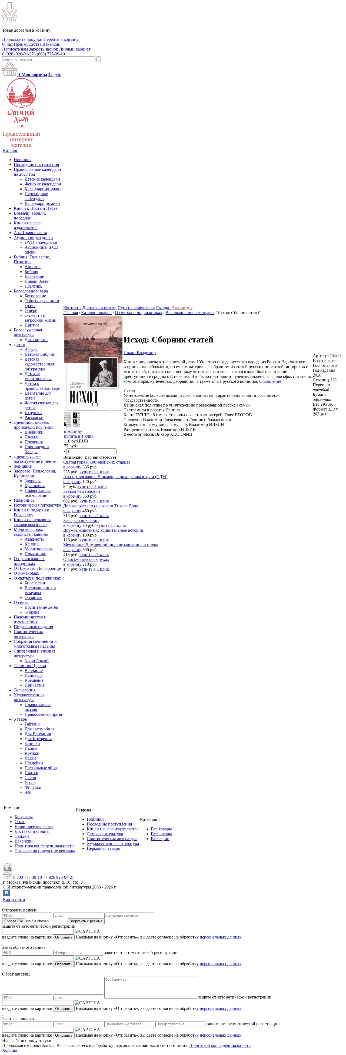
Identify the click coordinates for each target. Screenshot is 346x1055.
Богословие (35, 296)
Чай (28, 792)
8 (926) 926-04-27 (18, 54)
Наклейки (34, 763)
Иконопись (24, 500)
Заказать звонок (43, 49)
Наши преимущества (34, 826)
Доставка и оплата (99, 307)
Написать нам (15, 49)
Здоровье (33, 480)
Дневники (34, 432)
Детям (19, 344)
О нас (7, 44)
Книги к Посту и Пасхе (35, 208)
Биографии (35, 583)
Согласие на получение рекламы (45, 850)
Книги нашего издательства (27, 225)
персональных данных (220, 937)
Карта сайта (14, 899)
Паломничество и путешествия (30, 619)
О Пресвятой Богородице (37, 568)
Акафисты (34, 539)
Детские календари (42, 179)
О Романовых (26, 573)
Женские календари (43, 184)
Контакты (72, 307)
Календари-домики (42, 203)
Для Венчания (38, 733)
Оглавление (270, 381)
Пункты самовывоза (136, 307)
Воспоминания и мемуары (40, 590)
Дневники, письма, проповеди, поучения (33, 425)
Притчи (32, 325)
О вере (31, 310)
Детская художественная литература (39, 364)
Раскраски (34, 417)
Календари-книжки (43, 189)
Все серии (160, 838)
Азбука (31, 349)
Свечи (30, 777)
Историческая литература (37, 505)
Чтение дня (182, 307)
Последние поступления (36, 164)
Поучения (34, 442)
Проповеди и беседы (37, 449)
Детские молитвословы (38, 376)
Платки (31, 772)
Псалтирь (33, 286)
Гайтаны (33, 724)
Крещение (34, 680)
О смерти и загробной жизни (40, 317)
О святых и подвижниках (37, 578)
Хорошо (9, 1050)
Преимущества (27, 44)
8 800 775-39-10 (27, 877)
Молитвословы (39, 549)
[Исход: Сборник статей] (93, 409)
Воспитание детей (41, 607)
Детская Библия (39, 354)
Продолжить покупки (22, 39)
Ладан (30, 758)
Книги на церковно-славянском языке (32, 522)
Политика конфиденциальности (44, 846)
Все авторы (161, 833)
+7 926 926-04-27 (58, 877)
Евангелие (34, 276)
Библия (31, 271)
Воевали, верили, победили (30, 215)
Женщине (23, 466)
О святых (33, 597)
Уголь (30, 782)
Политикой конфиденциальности (220, 1045)
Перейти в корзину (61, 39)
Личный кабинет (75, 49)
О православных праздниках (29, 561)
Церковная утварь (103, 848)
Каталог (10, 150)
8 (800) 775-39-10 (49, 54)
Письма (32, 437)
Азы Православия (30, 232)
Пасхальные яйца (41, 768)
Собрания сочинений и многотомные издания (35, 643)
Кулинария (35, 485)
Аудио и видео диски (33, 237)
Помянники (35, 553)
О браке (32, 612)
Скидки (163, 307)
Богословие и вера (31, 291)
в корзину (73, 431)
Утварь (20, 719)
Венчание (34, 670)
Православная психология (38, 493)
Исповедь (33, 675)
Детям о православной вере (42, 386)
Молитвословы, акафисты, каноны (31, 532)
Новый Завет (37, 281)
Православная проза (43, 714)
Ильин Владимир (140, 352)
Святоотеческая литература (28, 634)
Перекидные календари (36, 196)
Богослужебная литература (28, 332)
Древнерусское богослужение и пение (35, 459)
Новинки (22, 159)
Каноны (32, 544)
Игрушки (33, 412)
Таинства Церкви (30, 665)
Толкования (24, 690)
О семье (21, 602)
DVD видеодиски (41, 242)
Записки (32, 743)
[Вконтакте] (6, 894)
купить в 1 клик (79, 436)
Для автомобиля (39, 729)
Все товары (161, 829)
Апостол (33, 266)
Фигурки (33, 787)
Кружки (32, 753)
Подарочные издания (33, 626)
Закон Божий (37, 660)
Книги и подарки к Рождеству (31, 512)
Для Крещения (38, 738)
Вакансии (51, 44)
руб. (54, 74)
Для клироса (36, 339)
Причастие (35, 685)
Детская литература (105, 833)
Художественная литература (29, 697)
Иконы (31, 748)
